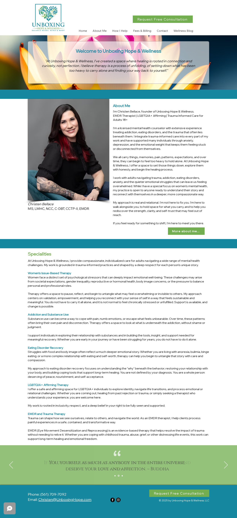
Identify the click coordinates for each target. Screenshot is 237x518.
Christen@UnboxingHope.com (64, 499)
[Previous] (11, 465)
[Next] (226, 465)
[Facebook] (112, 500)
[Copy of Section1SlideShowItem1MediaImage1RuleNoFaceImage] (115, 475)
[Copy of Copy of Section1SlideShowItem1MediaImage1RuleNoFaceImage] (118, 476)
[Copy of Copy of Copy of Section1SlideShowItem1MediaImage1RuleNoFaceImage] (122, 475)
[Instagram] (118, 500)
